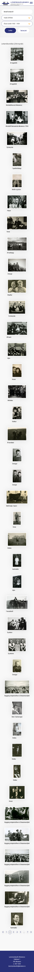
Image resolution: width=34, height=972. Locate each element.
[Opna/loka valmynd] (31, 3)
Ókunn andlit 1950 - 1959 (12, 24)
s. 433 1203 (17, 964)
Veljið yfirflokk (8, 18)
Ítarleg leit (24, 30)
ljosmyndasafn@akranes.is (17, 966)
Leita (10, 30)
